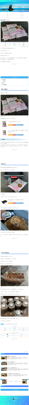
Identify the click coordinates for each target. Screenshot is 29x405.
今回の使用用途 (4, 84)
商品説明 (4, 81)
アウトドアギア (14, 401)
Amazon (10, 134)
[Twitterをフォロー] (21, 334)
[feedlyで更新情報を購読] (7, 336)
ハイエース (7, 402)
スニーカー (21, 402)
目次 (14, 77)
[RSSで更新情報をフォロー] (21, 336)
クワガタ (5, 401)
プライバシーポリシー (5, 400)
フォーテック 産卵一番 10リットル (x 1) (14, 121)
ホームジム (23, 401)
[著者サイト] (7, 334)
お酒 (23, 400)
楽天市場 (14, 134)
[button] (26, 197)
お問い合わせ (14, 400)
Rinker (11, 122)
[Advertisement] (14, 70)
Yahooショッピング (20, 134)
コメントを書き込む (14, 389)
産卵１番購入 (4, 79)
